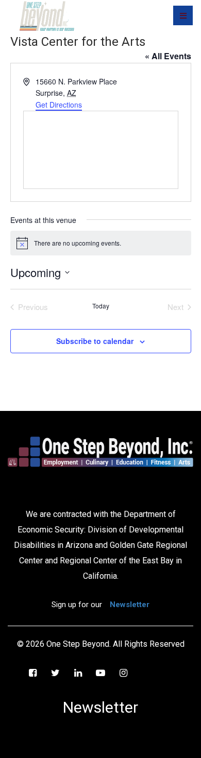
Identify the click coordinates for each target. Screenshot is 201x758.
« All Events (168, 56)
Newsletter (129, 604)
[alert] (100, 243)
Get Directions (59, 104)
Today (100, 306)
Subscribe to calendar (94, 341)
